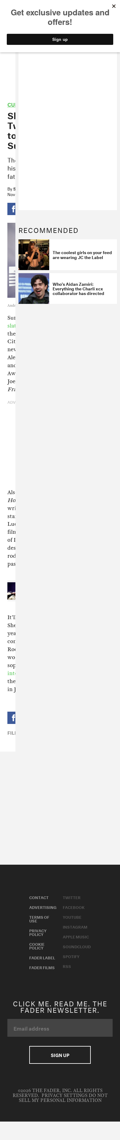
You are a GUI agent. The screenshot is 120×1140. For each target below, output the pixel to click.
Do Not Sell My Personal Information (63, 1098)
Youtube (72, 917)
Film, (13, 732)
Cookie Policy (37, 945)
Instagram (75, 926)
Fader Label (42, 957)
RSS (67, 966)
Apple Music (76, 936)
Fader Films (42, 967)
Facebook (74, 907)
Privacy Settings (64, 1095)
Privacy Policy (37, 932)
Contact (39, 897)
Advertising (43, 907)
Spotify (71, 956)
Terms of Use (39, 918)
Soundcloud (77, 946)
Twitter (72, 897)
